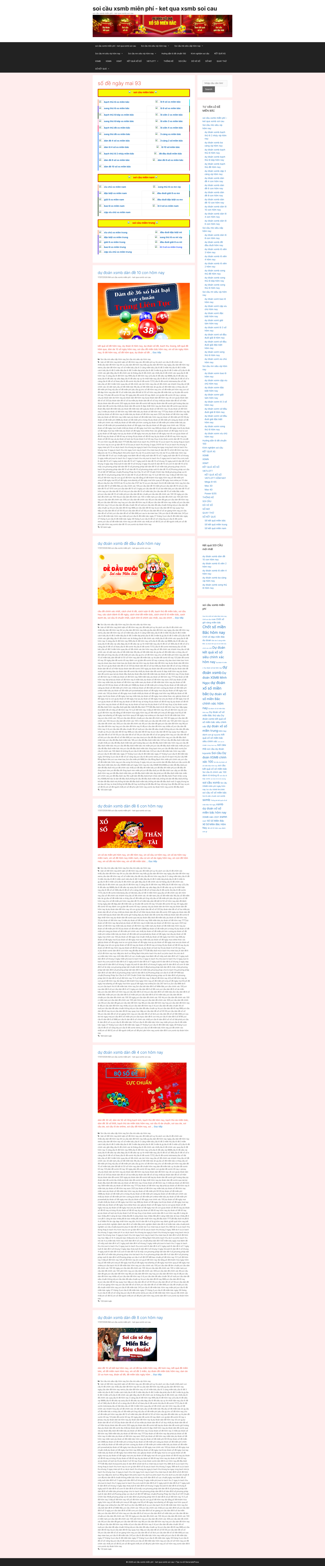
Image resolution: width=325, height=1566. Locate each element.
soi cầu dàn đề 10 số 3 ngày (130, 488)
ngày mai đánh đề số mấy (134, 455)
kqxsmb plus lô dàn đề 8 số (127, 1464)
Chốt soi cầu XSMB (209, 619)
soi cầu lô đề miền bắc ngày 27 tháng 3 (147, 516)
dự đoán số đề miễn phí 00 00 (173, 417)
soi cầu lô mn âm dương (218, 779)
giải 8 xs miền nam (114, 199)
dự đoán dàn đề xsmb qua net (172, 406)
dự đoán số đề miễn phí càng (163, 420)
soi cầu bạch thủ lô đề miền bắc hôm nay (165, 483)
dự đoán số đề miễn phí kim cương (133, 422)
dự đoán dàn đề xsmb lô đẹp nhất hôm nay (139, 406)
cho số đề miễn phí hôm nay (170, 389)
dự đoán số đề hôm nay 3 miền (114, 920)
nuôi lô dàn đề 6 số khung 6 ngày (148, 964)
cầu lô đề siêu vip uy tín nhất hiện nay (140, 378)
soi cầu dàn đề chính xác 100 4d (150, 997)
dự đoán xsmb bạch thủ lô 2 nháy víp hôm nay (215, 135)
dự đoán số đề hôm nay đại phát (153, 1185)
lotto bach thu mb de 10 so (158, 453)
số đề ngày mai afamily (127, 480)
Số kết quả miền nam (215, 528)
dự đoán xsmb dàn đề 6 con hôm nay (130, 806)
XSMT (119, 61)
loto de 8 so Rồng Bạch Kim (121, 1475)
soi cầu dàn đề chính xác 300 (113, 499)
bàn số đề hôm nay (109, 362)
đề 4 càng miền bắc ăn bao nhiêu (171, 1216)
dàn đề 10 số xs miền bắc (117, 166)
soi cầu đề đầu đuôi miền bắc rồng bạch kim (142, 748)
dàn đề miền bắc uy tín (167, 392)
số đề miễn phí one (156, 713)
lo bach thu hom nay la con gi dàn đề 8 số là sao (128, 1466)
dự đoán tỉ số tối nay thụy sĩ (148, 439)
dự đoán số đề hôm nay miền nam (116, 417)
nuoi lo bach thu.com (175, 458)
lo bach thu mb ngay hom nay (127, 450)
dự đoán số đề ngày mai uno (136, 433)
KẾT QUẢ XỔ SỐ (134, 61)
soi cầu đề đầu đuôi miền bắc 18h (120, 740)
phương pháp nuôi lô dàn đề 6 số (133, 973)
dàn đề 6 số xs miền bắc (117, 160)
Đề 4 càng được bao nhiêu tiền (143, 1216)
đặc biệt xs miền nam (115, 193)
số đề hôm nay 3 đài (165, 475)
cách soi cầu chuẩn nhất (168, 1384)
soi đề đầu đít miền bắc (144, 767)
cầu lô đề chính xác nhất (148, 373)
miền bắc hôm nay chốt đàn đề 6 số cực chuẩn (120, 956)
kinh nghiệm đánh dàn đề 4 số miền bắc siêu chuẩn (163, 1224)
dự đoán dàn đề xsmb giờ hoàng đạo (170, 403)
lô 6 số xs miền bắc (170, 102)
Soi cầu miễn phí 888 (135, 759)
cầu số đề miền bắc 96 (126, 387)
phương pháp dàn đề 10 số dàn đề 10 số (123, 469)
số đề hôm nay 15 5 (147, 475)
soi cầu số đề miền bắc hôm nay (117, 521)
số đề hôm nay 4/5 (159, 710)
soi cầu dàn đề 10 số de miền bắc (157, 488)
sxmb (206, 800)
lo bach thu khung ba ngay (129, 447)
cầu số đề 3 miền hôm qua (112, 384)
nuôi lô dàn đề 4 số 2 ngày (154, 1246)
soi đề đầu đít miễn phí (164, 767)
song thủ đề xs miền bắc (117, 134)
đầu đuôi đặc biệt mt (171, 232)
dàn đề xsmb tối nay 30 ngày (120, 395)
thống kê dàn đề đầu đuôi (171, 779)
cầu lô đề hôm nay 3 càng (134, 884)
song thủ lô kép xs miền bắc (119, 121)
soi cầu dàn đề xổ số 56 (135, 511)
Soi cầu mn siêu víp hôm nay (141, 53)
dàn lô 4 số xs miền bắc (116, 147)
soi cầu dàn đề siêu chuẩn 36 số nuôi (128, 505)
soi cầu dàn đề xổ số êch (145, 1014)
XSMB (98, 61)
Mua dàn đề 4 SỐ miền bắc (160, 1241)
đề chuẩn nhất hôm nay (146, 1218)
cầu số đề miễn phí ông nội (140, 898)
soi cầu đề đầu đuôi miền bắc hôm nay (162, 743)
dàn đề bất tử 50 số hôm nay (144, 392)
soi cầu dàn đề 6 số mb (137, 992)
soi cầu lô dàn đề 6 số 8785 (171, 1016)
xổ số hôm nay (169, 1544)
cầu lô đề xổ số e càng (128, 890)
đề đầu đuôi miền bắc (170, 153)
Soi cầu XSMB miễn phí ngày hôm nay (130, 765)
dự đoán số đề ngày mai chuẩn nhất (125, 693)
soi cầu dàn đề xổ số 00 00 (113, 511)
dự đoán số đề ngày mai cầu (137, 425)
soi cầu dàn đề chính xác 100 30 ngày (165, 494)
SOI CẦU (182, 61)
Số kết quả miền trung (216, 524)
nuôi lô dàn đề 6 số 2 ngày (121, 961)
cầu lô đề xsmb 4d (128, 381)
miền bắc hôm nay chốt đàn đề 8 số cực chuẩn (147, 1477)
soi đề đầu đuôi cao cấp (167, 770)
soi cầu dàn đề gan (159, 499)
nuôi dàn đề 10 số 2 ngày (156, 455)
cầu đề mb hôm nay (152, 876)
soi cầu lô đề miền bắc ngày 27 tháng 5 (151, 754)
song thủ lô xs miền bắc (116, 108)
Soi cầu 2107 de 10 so (137, 483)
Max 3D (209, 486)
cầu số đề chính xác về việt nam (142, 895)
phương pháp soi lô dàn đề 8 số (125, 1497)
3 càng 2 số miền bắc (171, 140)
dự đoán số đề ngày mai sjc (111, 433)
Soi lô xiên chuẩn (209, 796)
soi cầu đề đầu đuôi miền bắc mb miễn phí (135, 746)
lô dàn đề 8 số (173, 1472)
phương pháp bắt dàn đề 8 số (159, 1488)
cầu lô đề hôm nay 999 (122, 376)
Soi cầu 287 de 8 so (122, 1505)
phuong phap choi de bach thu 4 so (132, 1254)
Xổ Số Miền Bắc (215, 820)
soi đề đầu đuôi (149, 770)
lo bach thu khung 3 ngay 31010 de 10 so (151, 444)
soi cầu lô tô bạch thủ (168, 757)
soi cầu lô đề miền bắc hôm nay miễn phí (153, 1022)
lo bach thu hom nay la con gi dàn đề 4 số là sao (128, 1230)
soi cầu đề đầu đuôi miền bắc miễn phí (170, 746)
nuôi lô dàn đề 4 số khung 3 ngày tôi (150, 1249)
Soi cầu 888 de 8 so (140, 1505)
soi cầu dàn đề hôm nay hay (113, 502)
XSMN (108, 61)
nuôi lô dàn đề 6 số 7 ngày (144, 961)
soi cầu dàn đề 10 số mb (116, 491)
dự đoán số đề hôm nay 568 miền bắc (124, 411)
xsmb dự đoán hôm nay (141, 524)
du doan (206, 640)
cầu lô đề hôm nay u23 (142, 376)
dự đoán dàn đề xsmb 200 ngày (114, 403)
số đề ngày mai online (169, 480)
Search (208, 89)
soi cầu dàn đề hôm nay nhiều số (165, 502)
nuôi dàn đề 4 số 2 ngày (115, 1243)
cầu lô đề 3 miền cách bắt (118, 879)
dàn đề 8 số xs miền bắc (170, 160)
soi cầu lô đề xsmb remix (147, 757)
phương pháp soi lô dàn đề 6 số (164, 975)
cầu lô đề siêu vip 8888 (162, 376)
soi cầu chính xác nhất (152, 1508)
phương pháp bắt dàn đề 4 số (160, 1251)
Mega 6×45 (210, 482)
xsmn (223, 817)
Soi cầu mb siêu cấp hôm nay (187, 46)
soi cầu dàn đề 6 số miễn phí (126, 995)
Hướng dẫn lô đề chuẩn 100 (173, 53)
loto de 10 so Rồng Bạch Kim (113, 453)
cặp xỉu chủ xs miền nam (117, 212)
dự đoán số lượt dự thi (126, 439)
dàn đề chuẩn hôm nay (146, 1166)
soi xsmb (221, 796)
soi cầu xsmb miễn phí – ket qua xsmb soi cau (115, 46)
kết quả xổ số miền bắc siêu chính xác (213, 738)
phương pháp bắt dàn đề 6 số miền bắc (134, 970)
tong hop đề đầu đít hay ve (174, 784)
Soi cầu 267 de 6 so (161, 983)
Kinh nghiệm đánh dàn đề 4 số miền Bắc (124, 1224)
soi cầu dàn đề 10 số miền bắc (140, 491)
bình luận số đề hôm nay (128, 362)
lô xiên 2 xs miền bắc (171, 115)
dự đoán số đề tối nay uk (120, 704)
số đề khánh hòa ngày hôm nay (157, 478)
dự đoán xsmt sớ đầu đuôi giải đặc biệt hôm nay (215, 344)
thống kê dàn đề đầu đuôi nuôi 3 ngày (164, 781)
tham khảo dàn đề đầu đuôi (160, 776)
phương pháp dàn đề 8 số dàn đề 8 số (159, 1491)
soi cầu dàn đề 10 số (172, 486)
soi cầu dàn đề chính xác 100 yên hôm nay (167, 721)
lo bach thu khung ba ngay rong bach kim (159, 447)
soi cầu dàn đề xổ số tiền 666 (125, 513)
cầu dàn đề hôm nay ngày (160, 365)
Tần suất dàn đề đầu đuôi (137, 776)
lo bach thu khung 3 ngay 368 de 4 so (165, 1230)
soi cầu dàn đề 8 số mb (137, 1513)
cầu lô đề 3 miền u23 (172, 370)
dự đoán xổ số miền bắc (213, 688)
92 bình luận (106, 527)
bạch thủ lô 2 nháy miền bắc (119, 153)
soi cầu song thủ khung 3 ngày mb (134, 762)
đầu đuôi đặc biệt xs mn (170, 199)
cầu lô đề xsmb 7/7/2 (145, 381)
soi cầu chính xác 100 (130, 486)
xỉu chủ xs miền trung (115, 232)
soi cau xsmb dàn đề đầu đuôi (162, 762)
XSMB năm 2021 (210, 817)
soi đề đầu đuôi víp (118, 776)
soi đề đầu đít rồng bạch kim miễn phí (127, 770)
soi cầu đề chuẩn (174, 1285)
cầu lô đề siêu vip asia (124, 887)
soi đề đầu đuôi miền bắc (120, 773)
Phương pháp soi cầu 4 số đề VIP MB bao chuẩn (140, 1257)
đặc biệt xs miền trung (116, 237)
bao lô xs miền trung (115, 247)
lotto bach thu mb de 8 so (164, 1475)
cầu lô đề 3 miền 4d (163, 367)
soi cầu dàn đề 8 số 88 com (123, 1510)
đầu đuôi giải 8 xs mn (168, 193)
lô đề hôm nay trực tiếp (173, 707)
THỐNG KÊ (168, 61)
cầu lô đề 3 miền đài (114, 370)
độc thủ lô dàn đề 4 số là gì (143, 1221)
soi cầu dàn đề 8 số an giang (147, 1510)
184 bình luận (106, 1036)
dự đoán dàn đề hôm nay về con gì (162, 398)
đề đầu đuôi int (133, 442)
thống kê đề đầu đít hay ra (128, 784)
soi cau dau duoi (137, 737)
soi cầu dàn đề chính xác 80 (139, 499)
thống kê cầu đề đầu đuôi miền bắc (145, 779)
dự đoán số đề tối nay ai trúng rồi (121, 436)
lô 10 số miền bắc (170, 147)
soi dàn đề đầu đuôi (175, 765)
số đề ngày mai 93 (109, 480)
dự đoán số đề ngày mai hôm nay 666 (142, 428)
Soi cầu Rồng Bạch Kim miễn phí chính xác (162, 759)
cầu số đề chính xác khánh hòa (166, 384)
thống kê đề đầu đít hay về (151, 784)
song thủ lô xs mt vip (171, 237)
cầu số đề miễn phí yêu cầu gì (127, 389)
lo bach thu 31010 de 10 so (151, 442)
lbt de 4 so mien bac (150, 1227)
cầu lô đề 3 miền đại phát (134, 370)
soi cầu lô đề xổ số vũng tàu (154, 519)
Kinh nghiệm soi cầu (200, 53)
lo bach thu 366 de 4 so (169, 1227)
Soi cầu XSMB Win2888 (157, 765)
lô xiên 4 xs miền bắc (171, 127)
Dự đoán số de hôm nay (213, 668)
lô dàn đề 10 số (165, 450)
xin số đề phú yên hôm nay (135, 787)
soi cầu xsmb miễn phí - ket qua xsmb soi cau (155, 8)
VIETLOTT (151, 61)
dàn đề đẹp (112, 904)
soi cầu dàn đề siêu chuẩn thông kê (159, 505)
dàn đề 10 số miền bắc (122, 392)
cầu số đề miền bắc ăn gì (147, 387)
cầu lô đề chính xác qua (170, 373)
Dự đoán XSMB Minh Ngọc (214, 678)
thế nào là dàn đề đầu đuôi (118, 779)
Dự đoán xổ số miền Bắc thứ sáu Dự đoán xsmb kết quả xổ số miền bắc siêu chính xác (214, 719)
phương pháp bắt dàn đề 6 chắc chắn (164, 967)
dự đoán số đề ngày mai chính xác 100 (165, 425)
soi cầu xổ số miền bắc (214, 792)
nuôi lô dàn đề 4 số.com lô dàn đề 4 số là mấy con (125, 1251)
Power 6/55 (210, 493)
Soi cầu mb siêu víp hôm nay (154, 46)
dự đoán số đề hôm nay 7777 (153, 411)
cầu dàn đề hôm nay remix (113, 1389)
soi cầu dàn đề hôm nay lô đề (137, 502)
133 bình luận (106, 1301)
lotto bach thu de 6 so (154, 953)
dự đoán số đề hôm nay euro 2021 (147, 414)
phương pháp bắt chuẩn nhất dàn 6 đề (131, 967)
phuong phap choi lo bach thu (164, 970)
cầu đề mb (138, 876)
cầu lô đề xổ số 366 (165, 378)
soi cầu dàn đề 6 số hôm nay (113, 992)
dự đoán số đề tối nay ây (146, 436)
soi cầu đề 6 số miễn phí (122, 1016)
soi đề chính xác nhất (140, 521)
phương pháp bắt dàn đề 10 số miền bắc (150, 466)
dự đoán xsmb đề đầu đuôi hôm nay (129, 543)
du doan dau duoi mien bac (112, 663)
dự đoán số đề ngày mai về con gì (163, 433)
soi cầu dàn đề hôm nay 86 (173, 723)
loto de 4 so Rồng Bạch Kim (143, 1238)
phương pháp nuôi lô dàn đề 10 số (155, 469)
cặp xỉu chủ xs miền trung (118, 252)
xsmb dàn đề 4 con (163, 1296)
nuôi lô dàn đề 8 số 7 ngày (174, 1483)
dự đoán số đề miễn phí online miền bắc (166, 422)
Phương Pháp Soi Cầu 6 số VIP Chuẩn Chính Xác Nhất (126, 975)
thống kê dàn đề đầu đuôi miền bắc (133, 781)
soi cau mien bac (118, 759)
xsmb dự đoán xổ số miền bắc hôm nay (214, 808)
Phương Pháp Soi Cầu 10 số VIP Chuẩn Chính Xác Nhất (145, 472)
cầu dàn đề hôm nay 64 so (113, 365)
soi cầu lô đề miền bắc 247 (173, 513)
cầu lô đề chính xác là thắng (126, 373)
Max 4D (209, 489)
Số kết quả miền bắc (215, 520)
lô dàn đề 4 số (173, 1235)
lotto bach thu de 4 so (165, 1238)
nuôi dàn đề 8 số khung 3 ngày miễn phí (140, 1480)
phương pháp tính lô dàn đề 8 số (154, 1497)
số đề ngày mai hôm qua (148, 480)
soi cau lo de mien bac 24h (150, 513)
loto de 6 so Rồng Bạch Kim (132, 953)
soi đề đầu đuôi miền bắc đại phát (146, 773)
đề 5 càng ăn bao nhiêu (111, 1218)
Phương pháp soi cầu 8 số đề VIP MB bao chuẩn (135, 1494)
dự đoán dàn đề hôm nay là (135, 398)
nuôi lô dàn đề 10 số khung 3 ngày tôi (134, 464)
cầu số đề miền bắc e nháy (169, 387)
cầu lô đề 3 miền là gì (154, 370)
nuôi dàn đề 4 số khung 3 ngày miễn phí (143, 1243)
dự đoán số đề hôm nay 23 (158, 409)
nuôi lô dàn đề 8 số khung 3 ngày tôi (146, 1486)
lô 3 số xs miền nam (168, 206)
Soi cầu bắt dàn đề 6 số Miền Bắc (150, 986)
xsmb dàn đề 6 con (163, 1030)
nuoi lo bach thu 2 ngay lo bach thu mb (128, 458)
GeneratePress (192, 1562)
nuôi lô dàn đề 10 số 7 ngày (129, 461)
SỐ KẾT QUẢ (101, 69)
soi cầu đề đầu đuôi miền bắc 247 (149, 740)
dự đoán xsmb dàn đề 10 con (173, 439)
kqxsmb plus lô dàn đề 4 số (129, 1227)
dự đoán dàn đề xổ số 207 (121, 666)
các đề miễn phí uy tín (148, 362)
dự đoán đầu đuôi (123, 674)
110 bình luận (106, 1549)
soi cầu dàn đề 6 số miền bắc (159, 992)
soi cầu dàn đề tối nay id (146, 508)
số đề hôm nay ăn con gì (111, 478)
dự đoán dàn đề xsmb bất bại (140, 403)
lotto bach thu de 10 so (137, 453)
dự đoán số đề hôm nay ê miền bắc (117, 414)
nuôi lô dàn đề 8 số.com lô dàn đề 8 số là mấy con (123, 1488)
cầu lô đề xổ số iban (111, 381)
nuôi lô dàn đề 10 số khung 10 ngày (157, 461)
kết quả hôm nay (178, 1221)
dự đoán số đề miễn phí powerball (126, 690)
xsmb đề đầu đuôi (176, 787)
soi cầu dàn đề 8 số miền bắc (159, 1513)
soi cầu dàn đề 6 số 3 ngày (123, 989)
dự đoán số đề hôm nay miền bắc (150, 1188)
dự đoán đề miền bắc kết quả (133, 409)
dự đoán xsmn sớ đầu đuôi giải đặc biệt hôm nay (216, 419)
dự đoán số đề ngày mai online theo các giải (142, 431)
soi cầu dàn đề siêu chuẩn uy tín (146, 1008)
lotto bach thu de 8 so (142, 1475)
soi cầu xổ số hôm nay (173, 1541)
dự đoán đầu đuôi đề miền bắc (145, 674)
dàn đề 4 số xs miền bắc (117, 140)
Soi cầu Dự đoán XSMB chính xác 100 (214, 757)
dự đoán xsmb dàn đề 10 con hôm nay (131, 272)
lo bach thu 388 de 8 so (167, 1464)
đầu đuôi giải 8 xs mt (171, 242)
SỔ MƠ (208, 61)
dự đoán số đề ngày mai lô (170, 428)
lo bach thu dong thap (173, 442)
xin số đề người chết (169, 521)
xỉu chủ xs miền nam (115, 187)
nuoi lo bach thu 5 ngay (156, 458)
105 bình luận (106, 790)
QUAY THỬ (222, 61)
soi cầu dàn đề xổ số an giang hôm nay (163, 511)
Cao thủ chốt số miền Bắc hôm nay (214, 616)
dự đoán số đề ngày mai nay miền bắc (124, 696)
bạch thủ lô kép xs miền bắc (119, 115)
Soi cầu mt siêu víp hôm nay (107, 53)
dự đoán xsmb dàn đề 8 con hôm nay (130, 1317)
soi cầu (103, 483)
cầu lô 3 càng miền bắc (144, 367)
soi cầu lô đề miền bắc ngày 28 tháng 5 (124, 519)
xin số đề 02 (155, 521)
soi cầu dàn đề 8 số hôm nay (113, 1513)
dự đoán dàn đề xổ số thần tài (135, 912)
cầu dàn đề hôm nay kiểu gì (137, 365)
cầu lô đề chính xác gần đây (130, 882)
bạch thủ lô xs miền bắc (116, 102)
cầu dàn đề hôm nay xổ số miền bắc (118, 367)
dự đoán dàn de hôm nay (112, 398)
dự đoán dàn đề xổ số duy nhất (149, 400)
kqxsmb (217, 735)
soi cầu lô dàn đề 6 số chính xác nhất (134, 1019)
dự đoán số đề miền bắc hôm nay (145, 417)
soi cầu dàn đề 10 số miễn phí (113, 494)
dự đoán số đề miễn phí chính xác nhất (119, 688)
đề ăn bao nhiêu (128, 1218)
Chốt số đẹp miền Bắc (213, 637)
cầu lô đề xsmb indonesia (166, 381)
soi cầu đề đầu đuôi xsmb (173, 748)
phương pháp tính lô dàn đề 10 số (123, 475)
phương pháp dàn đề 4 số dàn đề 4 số (164, 1254)
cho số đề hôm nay (149, 389)
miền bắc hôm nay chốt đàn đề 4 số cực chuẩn (128, 1241)
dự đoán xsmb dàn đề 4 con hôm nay (130, 1052)
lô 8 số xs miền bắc (170, 108)
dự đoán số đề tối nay (112, 701)
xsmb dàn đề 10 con (122, 524)
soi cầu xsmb (211, 782)
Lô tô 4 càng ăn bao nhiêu (120, 1238)
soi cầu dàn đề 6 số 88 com (147, 989)
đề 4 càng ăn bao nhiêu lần (118, 1216)
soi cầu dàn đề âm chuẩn (137, 494)
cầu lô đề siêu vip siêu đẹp (113, 378)
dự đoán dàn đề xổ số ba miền (122, 400)
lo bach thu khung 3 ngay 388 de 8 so (165, 1466)
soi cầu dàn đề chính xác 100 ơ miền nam (137, 497)
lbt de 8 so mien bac (148, 1464)
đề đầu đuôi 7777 (119, 442)
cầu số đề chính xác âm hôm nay (139, 384)
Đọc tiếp (157, 352)
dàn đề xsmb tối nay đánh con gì (147, 395)
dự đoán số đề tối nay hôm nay (170, 436)
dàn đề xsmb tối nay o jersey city (154, 660)
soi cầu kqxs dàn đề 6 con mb (146, 1016)
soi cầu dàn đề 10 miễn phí (151, 486)
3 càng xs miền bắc (170, 134)
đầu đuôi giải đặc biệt (125, 707)
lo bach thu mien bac (149, 450)
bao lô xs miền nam (114, 206)
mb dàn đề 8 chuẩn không (115, 1477)
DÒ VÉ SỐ (195, 61)
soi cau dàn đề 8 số (170, 1508)
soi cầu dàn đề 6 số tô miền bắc (152, 995)
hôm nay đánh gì (163, 1221)
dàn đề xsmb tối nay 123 (166, 657)
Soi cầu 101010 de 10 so (117, 483)
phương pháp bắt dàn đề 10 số (119, 466)
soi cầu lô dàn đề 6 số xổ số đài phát (166, 1019)
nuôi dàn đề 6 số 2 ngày (174, 956)
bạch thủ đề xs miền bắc (117, 127)
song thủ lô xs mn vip (169, 187)
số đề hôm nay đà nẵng (133, 478)
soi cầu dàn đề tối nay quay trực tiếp (168, 732)
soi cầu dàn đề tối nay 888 (123, 508)
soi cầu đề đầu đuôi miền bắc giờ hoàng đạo (127, 743)
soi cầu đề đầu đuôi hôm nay (156, 737)
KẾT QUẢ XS (220, 53)
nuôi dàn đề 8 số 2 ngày (112, 1480)
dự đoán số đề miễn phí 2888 (123, 685)
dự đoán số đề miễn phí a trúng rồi (135, 420)
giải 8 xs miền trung (114, 242)
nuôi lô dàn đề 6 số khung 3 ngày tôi (117, 964)
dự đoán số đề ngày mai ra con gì (115, 942)
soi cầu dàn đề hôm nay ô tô (143, 1006)
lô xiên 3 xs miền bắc (171, 121)
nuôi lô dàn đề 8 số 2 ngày (151, 1483)
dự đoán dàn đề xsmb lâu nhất (129, 671)
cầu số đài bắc (131, 893)
